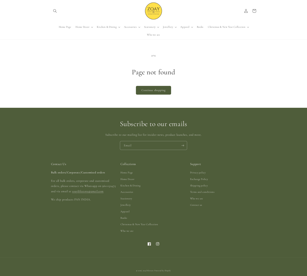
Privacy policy (198, 172)
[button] (55, 11)
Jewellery (125, 204)
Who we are (126, 230)
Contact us (196, 204)
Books (123, 217)
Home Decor (127, 179)
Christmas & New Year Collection (139, 224)
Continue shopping (153, 90)
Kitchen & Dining (130, 185)
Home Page (126, 172)
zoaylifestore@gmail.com (88, 191)
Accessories (126, 191)
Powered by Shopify (162, 270)
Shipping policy (199, 185)
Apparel (125, 211)
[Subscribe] (183, 145)
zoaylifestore (148, 270)
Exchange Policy (199, 179)
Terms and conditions (202, 191)
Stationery (126, 198)
